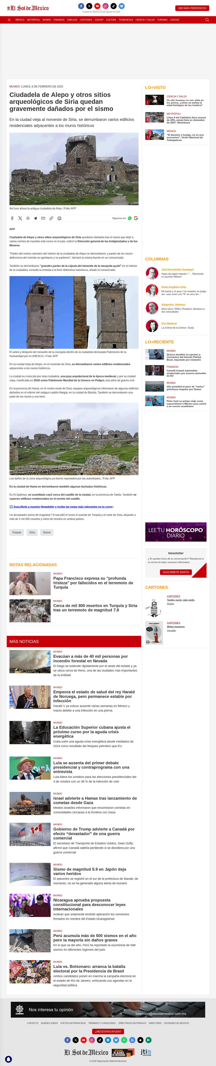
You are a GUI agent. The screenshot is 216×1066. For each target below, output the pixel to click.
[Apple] (140, 1040)
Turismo (162, 20)
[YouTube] (97, 6)
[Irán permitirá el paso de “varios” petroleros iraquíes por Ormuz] (154, 386)
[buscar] (207, 20)
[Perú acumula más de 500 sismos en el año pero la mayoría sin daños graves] (30, 942)
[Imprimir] (59, 218)
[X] (89, 6)
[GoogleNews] (132, 1040)
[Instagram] (105, 6)
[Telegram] (35, 218)
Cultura (111, 20)
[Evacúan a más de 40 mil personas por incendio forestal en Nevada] (30, 666)
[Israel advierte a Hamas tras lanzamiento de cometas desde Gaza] (30, 805)
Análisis (72, 20)
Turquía (16, 532)
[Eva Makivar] (152, 325)
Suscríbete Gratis (176, 572)
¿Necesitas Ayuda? (108, 1031)
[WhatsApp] (28, 218)
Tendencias (126, 20)
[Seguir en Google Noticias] (136, 218)
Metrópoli (33, 20)
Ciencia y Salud (145, 20)
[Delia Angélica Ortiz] (152, 290)
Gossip (99, 20)
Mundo (47, 20)
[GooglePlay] (148, 1040)
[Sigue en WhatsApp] (129, 218)
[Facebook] (81, 6)
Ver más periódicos (192, 8)
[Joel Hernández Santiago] (152, 273)
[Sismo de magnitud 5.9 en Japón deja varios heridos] (30, 876)
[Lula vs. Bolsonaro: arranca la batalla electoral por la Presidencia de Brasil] (30, 976)
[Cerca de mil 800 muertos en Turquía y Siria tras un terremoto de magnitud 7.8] (30, 610)
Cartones (86, 20)
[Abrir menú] (9, 20)
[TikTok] (114, 6)
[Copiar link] (51, 218)
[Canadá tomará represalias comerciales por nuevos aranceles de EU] (154, 371)
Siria (32, 532)
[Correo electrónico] (43, 218)
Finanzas (58, 20)
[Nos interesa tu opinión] (108, 1010)
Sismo (47, 532)
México (20, 20)
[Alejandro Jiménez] (152, 308)
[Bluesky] (122, 6)
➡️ (11, 506)
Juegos (174, 20)
